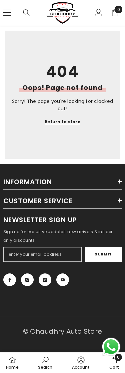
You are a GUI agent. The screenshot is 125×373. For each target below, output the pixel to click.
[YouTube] (62, 279)
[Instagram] (27, 279)
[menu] (7, 13)
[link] (45, 363)
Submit (103, 254)
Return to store (62, 122)
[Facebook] (9, 279)
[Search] (26, 13)
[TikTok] (45, 279)
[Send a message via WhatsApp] (111, 346)
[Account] (98, 12)
